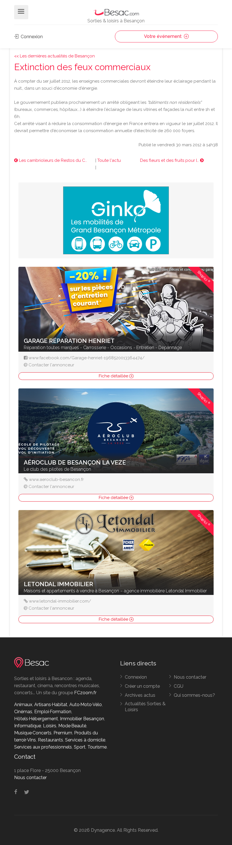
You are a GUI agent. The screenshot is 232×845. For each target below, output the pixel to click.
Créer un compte (142, 686)
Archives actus (140, 695)
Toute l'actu (109, 160)
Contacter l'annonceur (51, 364)
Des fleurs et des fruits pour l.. (170, 160)
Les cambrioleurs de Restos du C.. (52, 160)
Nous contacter (190, 677)
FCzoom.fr (85, 692)
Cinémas (23, 711)
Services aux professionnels (43, 747)
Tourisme (97, 747)
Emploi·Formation (52, 711)
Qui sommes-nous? (194, 695)
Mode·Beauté (72, 725)
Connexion (31, 36)
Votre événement (163, 36)
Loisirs (49, 725)
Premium (62, 733)
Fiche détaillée (114, 376)
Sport (79, 747)
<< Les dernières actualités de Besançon (54, 56)
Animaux (23, 704)
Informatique (27, 725)
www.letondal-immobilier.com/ (60, 601)
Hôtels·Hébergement (36, 718)
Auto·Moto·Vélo (85, 704)
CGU (178, 686)
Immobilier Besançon (82, 718)
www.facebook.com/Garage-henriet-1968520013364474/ (87, 357)
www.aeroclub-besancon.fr (56, 479)
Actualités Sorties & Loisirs (145, 706)
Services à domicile (85, 740)
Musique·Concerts (32, 733)
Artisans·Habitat (50, 704)
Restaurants (50, 740)
